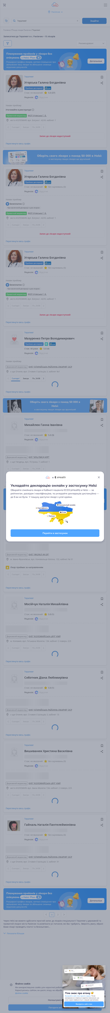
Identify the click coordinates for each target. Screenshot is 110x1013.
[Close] (99, 477)
